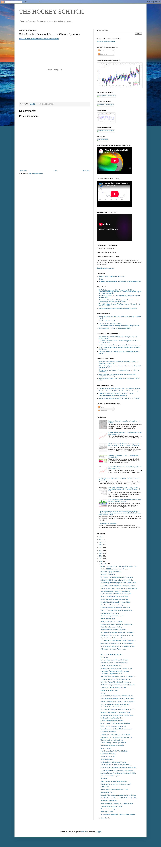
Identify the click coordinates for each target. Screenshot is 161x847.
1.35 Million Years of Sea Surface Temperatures (116, 682)
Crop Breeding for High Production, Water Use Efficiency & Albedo (120, 388)
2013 (101, 550)
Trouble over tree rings (108, 618)
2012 (101, 553)
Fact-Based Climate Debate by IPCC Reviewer (115, 591)
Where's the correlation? (108, 732)
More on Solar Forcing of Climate (111, 621)
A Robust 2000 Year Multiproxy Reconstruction (115, 734)
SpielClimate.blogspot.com (105, 268)
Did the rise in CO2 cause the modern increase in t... (117, 635)
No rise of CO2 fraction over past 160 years (114, 569)
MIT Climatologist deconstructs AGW (112, 745)
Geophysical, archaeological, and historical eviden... (117, 643)
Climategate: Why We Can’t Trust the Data (114, 751)
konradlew (84, 832)
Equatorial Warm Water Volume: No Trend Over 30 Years (119, 588)
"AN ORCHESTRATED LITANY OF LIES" (113, 687)
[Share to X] (48, 104)
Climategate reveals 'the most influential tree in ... (116, 765)
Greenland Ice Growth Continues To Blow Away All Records (118, 308)
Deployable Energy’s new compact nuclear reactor (115, 328)
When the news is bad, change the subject (114, 781)
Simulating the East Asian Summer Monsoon (113, 396)
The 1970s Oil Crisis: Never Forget (110, 323)
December (104, 564)
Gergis (101, 279)
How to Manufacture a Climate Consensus (114, 663)
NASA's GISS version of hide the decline (113, 726)
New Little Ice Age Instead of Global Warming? (115, 704)
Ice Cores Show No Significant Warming (113, 762)
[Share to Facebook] (50, 104)
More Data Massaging (108, 574)
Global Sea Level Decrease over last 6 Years (115, 599)
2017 (101, 539)
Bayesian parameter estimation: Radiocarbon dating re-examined (120, 281)
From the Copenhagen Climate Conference (114, 660)
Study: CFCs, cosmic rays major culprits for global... (117, 610)
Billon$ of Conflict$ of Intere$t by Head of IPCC (115, 602)
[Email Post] (39, 104)
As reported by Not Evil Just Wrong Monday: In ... (116, 679)
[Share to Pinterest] (52, 104)
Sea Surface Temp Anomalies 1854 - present (115, 671)
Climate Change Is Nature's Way (111, 665)
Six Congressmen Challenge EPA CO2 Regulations (117, 577)
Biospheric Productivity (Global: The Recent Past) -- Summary (118, 391)
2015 (101, 545)
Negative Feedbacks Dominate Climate (113, 638)
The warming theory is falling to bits (112, 740)
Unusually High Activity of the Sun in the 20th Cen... (117, 624)
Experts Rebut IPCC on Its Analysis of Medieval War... (117, 770)
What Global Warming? (108, 754)
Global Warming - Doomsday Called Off (113, 743)
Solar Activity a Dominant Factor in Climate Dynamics (39, 39)
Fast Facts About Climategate (110, 776)
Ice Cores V (104, 657)
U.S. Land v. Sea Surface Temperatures (113, 649)
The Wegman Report (107, 792)
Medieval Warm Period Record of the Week (114, 596)
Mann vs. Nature (106, 748)
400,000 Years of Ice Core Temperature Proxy (115, 723)
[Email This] (43, 104)
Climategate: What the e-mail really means (114, 605)
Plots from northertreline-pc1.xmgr (111, 806)
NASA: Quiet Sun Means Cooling (111, 627)
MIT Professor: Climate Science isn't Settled (114, 790)
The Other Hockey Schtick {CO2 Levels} (113, 630)
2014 (101, 547)
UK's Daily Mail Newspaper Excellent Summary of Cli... (118, 709)
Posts (102, 50)
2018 (101, 537)
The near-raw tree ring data (109, 809)
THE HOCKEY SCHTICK (51, 11)
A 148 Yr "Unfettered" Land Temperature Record (116, 594)
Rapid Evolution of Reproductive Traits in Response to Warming (119, 398)
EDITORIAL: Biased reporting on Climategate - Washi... (118, 585)
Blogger (98, 832)
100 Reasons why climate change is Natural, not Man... (118, 685)
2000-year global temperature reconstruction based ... (118, 632)
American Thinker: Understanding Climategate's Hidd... (118, 773)
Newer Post (23, 170)
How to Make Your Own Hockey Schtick (113, 707)
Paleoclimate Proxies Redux (110, 613)
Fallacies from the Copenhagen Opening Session (116, 668)
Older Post (86, 170)
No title (103, 693)
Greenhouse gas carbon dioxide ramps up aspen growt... (119, 767)
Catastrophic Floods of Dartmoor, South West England (116, 393)
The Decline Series (107, 812)
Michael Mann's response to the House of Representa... (118, 814)
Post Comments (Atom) (35, 174)
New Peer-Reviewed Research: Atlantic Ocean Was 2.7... (119, 798)
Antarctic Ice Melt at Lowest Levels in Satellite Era (116, 737)
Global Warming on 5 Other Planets (112, 721)
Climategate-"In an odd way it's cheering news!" (116, 784)
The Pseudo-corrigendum (109, 800)
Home (55, 170)
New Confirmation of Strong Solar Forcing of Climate (117, 699)
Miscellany (104, 778)
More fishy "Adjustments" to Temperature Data (115, 712)
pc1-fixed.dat (105, 787)
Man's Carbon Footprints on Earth (111, 654)
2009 (101, 561)
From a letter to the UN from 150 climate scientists (116, 729)
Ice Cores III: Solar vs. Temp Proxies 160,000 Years (117, 715)
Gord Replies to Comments (107, 524)
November (104, 818)
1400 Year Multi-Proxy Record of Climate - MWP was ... (118, 641)
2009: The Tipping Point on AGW (111, 572)
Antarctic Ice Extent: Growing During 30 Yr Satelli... (117, 580)
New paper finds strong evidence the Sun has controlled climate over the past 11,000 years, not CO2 (124, 489)
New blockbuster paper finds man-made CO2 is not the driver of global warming (124, 500)
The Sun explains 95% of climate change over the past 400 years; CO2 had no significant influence (124, 444)
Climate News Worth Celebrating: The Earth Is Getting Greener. (119, 326)
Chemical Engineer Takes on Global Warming (115, 607)
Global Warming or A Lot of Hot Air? (112, 616)
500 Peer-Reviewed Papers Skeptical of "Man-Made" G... (119, 566)
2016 (101, 542)
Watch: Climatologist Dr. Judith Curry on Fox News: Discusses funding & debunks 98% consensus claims (118, 300)
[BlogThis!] (46, 104)
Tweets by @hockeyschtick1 (106, 42)
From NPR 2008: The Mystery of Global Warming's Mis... (118, 676)
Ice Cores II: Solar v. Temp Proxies (111, 718)
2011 (101, 556)
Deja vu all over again (108, 756)
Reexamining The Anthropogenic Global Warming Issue (118, 583)
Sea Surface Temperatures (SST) (111, 674)
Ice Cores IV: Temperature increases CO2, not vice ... (117, 696)
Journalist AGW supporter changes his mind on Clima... (118, 795)
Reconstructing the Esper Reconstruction (112, 276)
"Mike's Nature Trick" (107, 759)
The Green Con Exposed (107, 321)
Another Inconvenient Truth (109, 690)
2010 (101, 559)
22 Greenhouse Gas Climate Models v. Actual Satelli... (118, 646)
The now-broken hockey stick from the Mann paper (117, 803)
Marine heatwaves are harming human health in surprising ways (119, 345)
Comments (103, 54)
